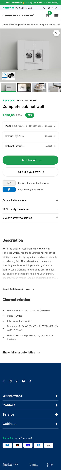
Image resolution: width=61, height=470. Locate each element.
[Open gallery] (56, 33)
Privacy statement (34, 465)
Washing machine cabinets (23, 24)
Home (6, 24)
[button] (30, 126)
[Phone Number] (44, 8)
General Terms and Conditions (10, 465)
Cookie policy (50, 465)
